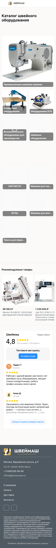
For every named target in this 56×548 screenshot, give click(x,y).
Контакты (9, 499)
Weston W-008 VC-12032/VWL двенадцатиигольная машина (17, 313)
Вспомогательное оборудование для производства (14, 135)
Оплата (7, 490)
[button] (14, 471)
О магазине (10, 485)
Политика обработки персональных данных (28, 543)
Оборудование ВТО (41, 111)
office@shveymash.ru (15, 475)
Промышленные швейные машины (23, 84)
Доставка (9, 495)
